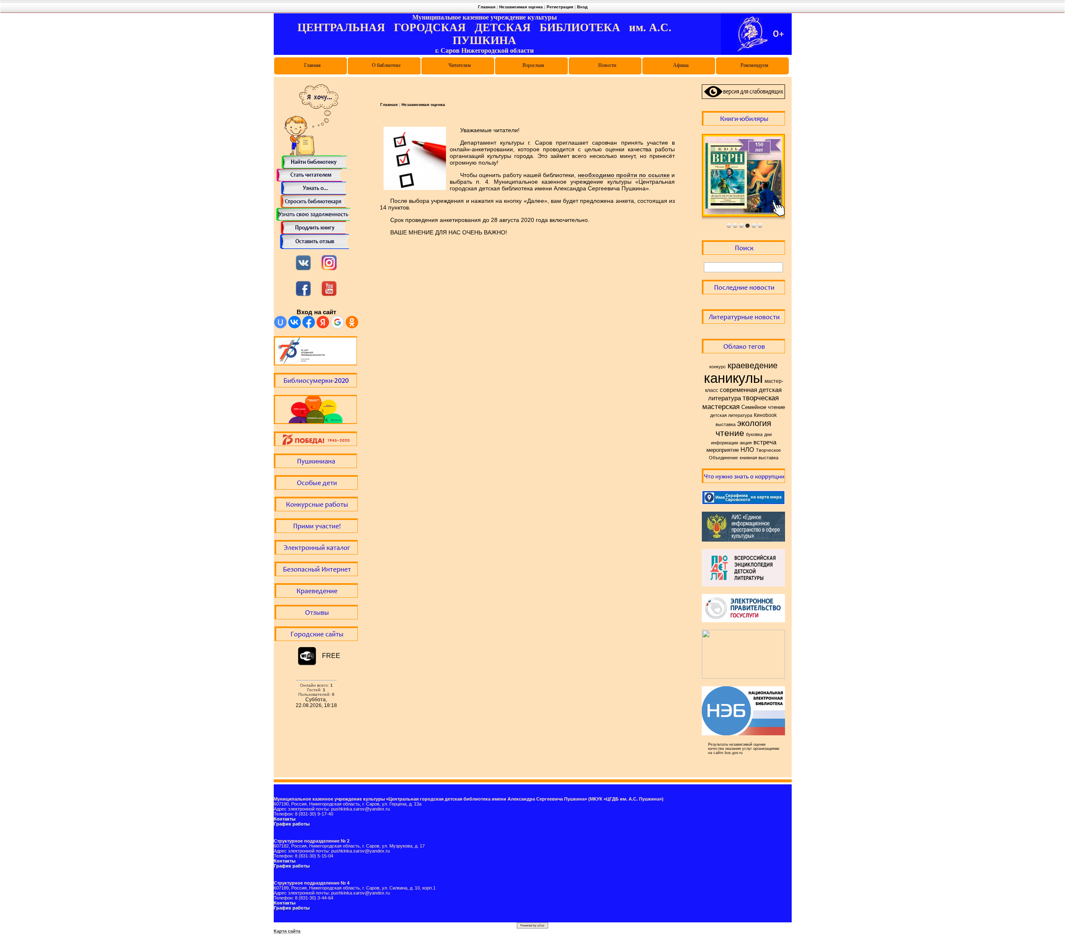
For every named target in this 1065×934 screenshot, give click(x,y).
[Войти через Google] (337, 322)
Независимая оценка (521, 7)
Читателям (459, 65)
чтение (730, 433)
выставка (726, 424)
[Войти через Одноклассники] (352, 322)
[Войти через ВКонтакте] (294, 322)
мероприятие (722, 450)
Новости (607, 65)
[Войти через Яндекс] (323, 322)
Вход (582, 7)
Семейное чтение (763, 407)
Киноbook (765, 415)
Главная (486, 7)
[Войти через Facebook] (308, 322)
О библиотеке (386, 65)
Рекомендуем (754, 65)
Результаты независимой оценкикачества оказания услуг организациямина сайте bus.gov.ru (743, 748)
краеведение (753, 365)
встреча (764, 442)
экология (754, 423)
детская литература (731, 415)
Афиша (681, 65)
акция (746, 442)
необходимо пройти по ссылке (624, 175)
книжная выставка (759, 457)
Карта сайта (287, 931)
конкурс (717, 366)
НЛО (747, 449)
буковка (754, 434)
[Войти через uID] (280, 322)
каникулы (733, 378)
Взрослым (533, 65)
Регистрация (560, 7)
